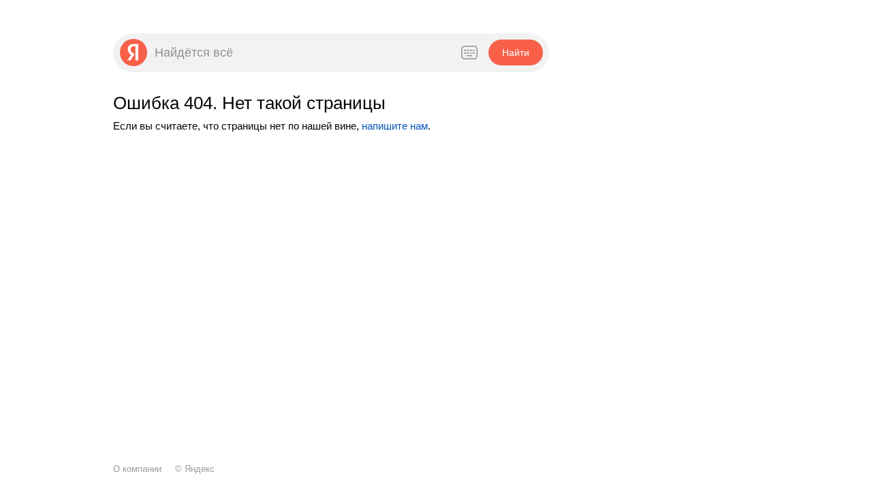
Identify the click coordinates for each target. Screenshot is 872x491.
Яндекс (200, 469)
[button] (515, 52)
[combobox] (299, 52)
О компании (137, 469)
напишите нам (395, 126)
